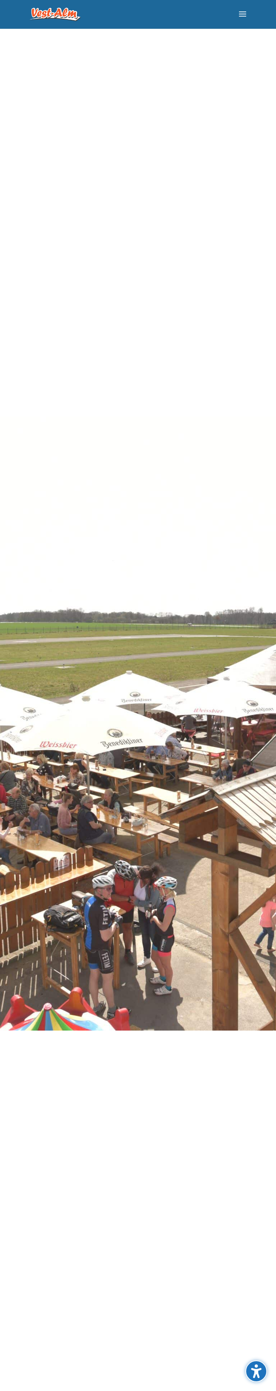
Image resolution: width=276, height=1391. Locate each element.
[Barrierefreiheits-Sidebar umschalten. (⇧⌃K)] (256, 1371)
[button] (242, 19)
